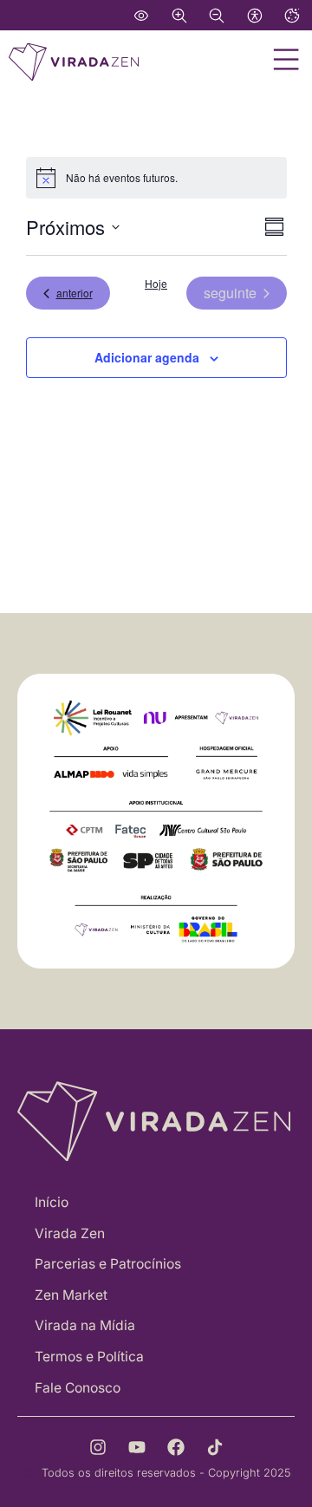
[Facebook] (176, 1447)
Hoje (156, 283)
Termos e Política (89, 1356)
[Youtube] (137, 1447)
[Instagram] (98, 1447)
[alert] (156, 178)
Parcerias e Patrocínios (108, 1264)
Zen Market (71, 1295)
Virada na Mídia (85, 1325)
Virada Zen (70, 1233)
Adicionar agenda (146, 357)
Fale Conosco (77, 1388)
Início (51, 1202)
